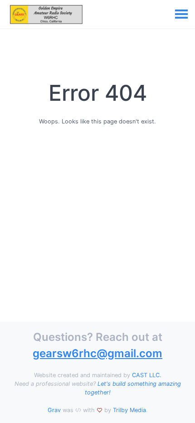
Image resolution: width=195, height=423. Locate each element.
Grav (54, 410)
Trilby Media (129, 410)
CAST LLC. (146, 375)
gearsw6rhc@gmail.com (97, 353)
